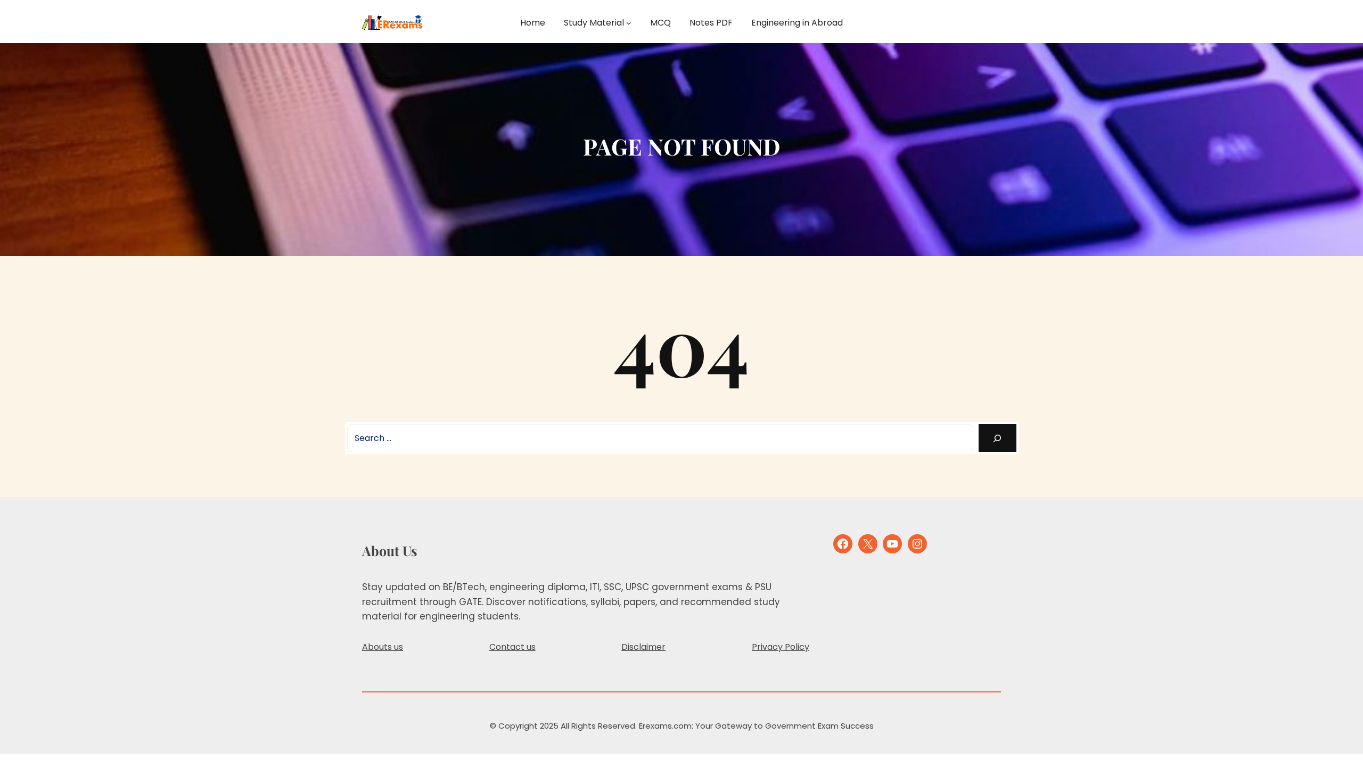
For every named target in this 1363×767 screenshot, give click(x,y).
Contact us (512, 647)
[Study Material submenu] (628, 23)
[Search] (997, 438)
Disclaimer (643, 647)
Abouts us (382, 647)
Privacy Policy (780, 647)
